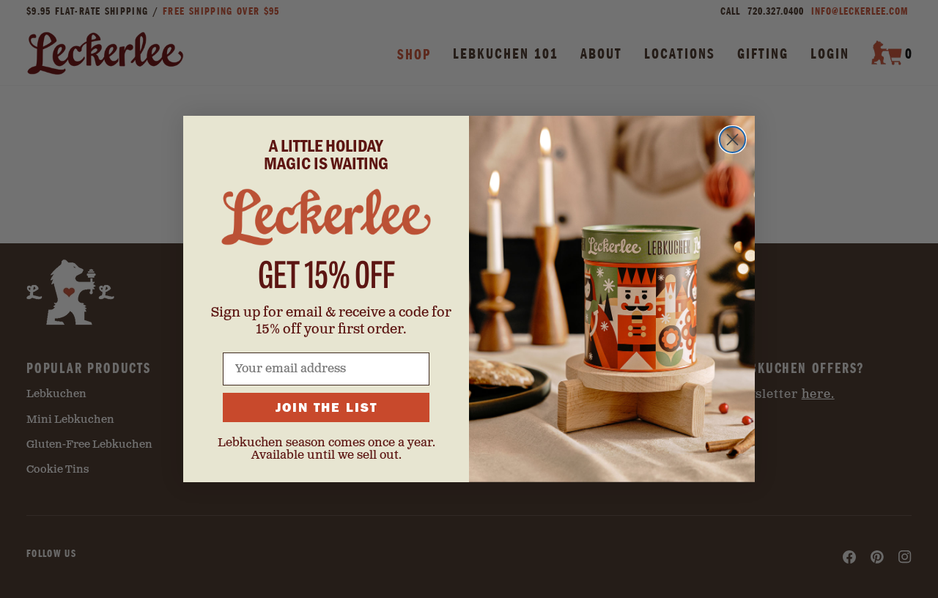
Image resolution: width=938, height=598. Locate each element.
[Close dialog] (732, 139)
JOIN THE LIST (326, 407)
